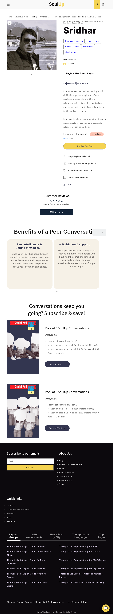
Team (61, 484)
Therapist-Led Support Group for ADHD (78, 546)
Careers (10, 505)
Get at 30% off (55, 428)
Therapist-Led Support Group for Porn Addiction (26, 562)
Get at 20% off (55, 364)
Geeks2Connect (70, 612)
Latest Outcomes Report (70, 464)
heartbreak (88, 47)
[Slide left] (96, 232)
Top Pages (101, 536)
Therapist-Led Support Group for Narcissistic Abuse (29, 553)
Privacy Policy (65, 480)
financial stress (72, 47)
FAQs (61, 468)
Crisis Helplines (66, 472)
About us (11, 521)
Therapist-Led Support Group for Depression (81, 568)
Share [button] (69, 185)
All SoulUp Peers (21, 17)
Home (9, 17)
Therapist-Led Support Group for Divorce (79, 551)
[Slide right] (102, 232)
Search (10, 513)
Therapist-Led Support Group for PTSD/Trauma (82, 560)
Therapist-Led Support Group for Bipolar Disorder (27, 584)
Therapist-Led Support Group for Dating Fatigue (27, 575)
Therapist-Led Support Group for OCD (26, 568)
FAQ (9, 517)
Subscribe (30, 468)
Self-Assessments (34, 536)
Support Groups (13, 536)
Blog (61, 460)
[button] (8, 4)
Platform (66, 138)
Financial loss (93, 41)
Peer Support (74, 602)
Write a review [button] (56, 212)
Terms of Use (65, 476)
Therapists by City (56, 536)
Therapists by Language (80, 536)
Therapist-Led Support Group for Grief (26, 546)
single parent (71, 52)
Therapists (40, 602)
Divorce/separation (74, 41)
